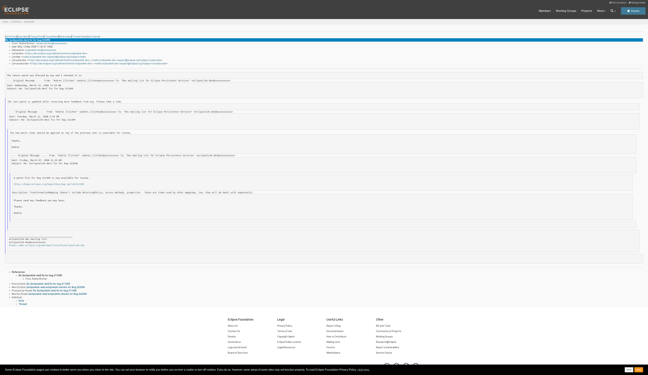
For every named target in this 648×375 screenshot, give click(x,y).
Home (5, 22)
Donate (634, 10)
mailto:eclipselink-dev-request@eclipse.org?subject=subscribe (126, 60)
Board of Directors (238, 352)
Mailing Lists (333, 342)
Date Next (23, 36)
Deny (629, 370)
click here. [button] (364, 369)
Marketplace (333, 352)
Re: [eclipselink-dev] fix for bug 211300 (40, 275)
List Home (93, 36)
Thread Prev (36, 36)
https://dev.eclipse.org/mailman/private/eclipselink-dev (56, 53)
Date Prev (11, 36)
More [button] (600, 10)
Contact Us (234, 331)
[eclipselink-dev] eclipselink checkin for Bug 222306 (56, 287)
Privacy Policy (284, 325)
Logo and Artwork (237, 347)
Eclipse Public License (289, 342)
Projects (586, 10)
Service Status (384, 352)
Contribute (16, 22)
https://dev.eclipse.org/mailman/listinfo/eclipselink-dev (58, 60)
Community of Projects (388, 331)
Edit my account (619, 3)
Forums (331, 347)
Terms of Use (284, 331)
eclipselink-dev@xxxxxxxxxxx (40, 50)
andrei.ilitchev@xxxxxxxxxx (51, 43)
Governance (234, 342)
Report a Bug (334, 325)
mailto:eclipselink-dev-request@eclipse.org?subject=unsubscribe (130, 63)
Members (545, 10)
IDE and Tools (383, 325)
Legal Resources (286, 347)
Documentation (335, 331)
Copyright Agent (286, 336)
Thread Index (79, 36)
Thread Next (51, 36)
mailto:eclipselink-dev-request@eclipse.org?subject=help (54, 56)
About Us (233, 325)
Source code (29, 22)
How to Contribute (336, 336)
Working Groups (566, 10)
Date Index (65, 36)
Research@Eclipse (386, 342)
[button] (613, 11)
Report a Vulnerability (387, 347)
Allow (638, 370)
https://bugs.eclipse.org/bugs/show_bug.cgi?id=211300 (49, 184)
